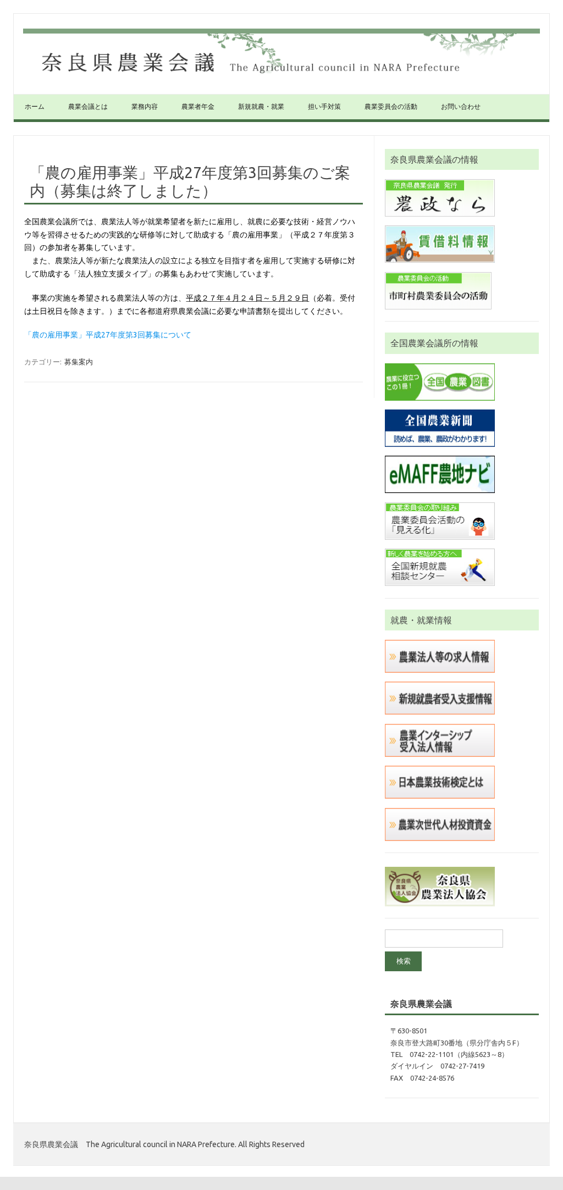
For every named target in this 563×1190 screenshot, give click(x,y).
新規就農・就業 (261, 106)
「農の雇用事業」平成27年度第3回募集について (107, 334)
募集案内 (78, 362)
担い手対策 (324, 106)
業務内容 (144, 106)
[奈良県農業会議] (281, 75)
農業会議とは (88, 106)
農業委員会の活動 (391, 106)
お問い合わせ (461, 106)
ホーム (35, 106)
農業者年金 (197, 106)
